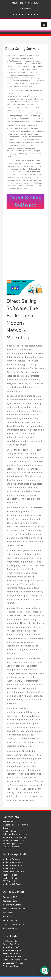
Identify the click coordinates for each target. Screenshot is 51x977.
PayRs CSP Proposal (12, 953)
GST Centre (8, 912)
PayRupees (21, 113)
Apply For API (9, 868)
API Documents (10, 941)
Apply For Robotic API (13, 865)
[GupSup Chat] (44, 970)
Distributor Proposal (12, 956)
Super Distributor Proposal (15, 959)
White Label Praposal (12, 966)
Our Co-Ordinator (11, 846)
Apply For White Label (13, 862)
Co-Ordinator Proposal (13, 963)
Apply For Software (11, 859)
